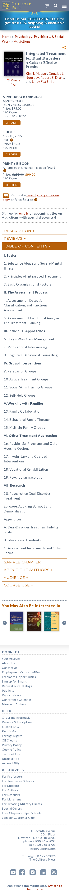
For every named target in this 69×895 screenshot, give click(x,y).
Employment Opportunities (21, 672)
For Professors (12, 776)
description (17, 230)
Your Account (11, 658)
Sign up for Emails (14, 681)
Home (6, 37)
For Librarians (11, 799)
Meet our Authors (14, 704)
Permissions (10, 731)
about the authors (26, 569)
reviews (13, 238)
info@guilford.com (43, 848)
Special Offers (12, 808)
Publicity (8, 690)
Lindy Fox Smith (44, 82)
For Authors (10, 790)
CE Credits (9, 740)
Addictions (22, 41)
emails (24, 213)
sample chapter (22, 562)
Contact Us (9, 667)
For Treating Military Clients (22, 804)
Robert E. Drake (52, 78)
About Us (8, 663)
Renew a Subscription (17, 722)
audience (14, 577)
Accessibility (11, 763)
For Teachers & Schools (18, 781)
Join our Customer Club (18, 817)
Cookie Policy (11, 749)
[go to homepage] (17, 5)
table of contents (26, 246)
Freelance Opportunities (19, 677)
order (11, 122)
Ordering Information (17, 717)
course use (17, 585)
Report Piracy (11, 695)
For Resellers (11, 794)
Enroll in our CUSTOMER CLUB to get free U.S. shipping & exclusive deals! (34, 23)
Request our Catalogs (17, 686)
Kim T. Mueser (36, 74)
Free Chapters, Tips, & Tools (21, 813)
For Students (11, 785)
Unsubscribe (10, 758)
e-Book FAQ (10, 726)
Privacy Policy (12, 745)
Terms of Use (11, 754)
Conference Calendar (16, 699)
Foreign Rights (12, 735)
